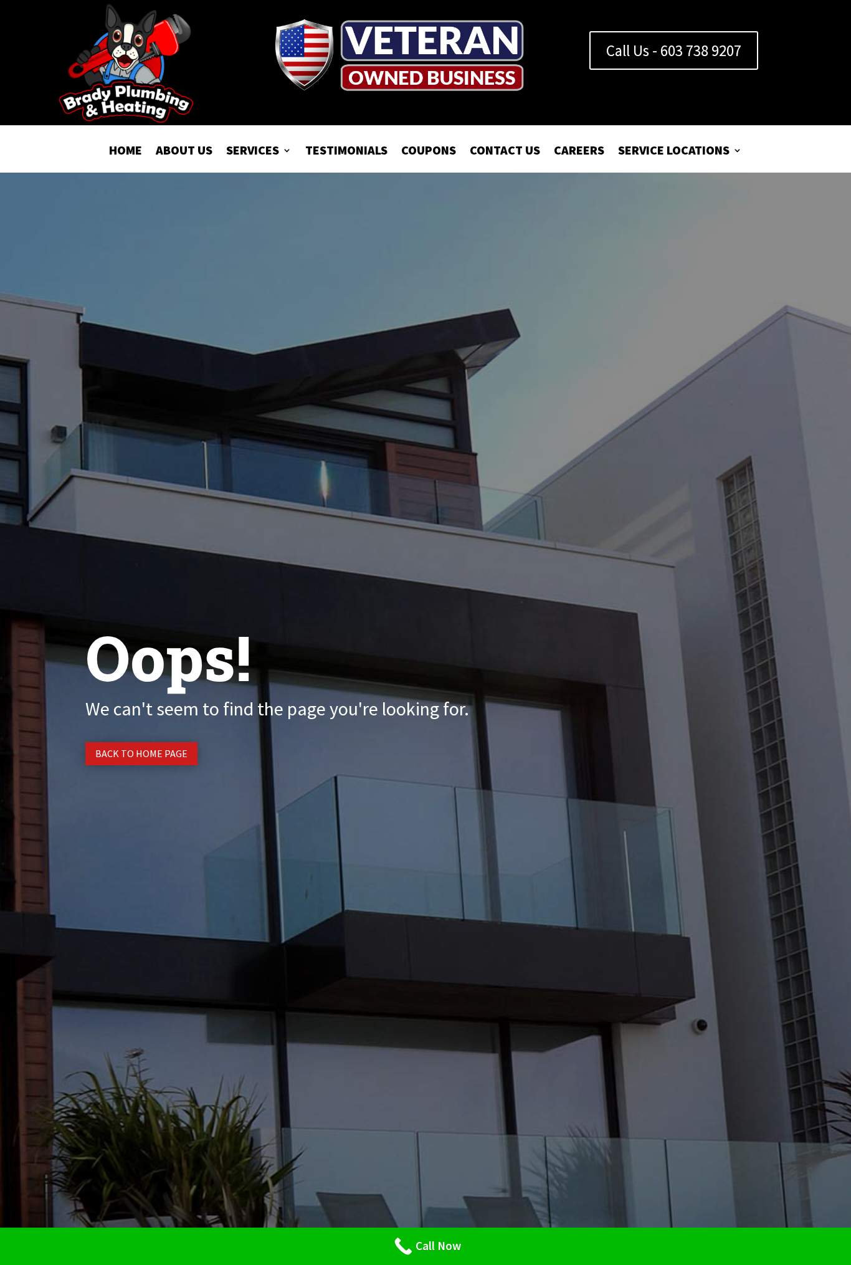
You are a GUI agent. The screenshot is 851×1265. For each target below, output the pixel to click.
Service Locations (674, 152)
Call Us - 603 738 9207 (673, 50)
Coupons (428, 152)
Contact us (505, 152)
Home (125, 152)
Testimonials (346, 152)
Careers (579, 152)
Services (252, 152)
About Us (184, 152)
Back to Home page (141, 753)
